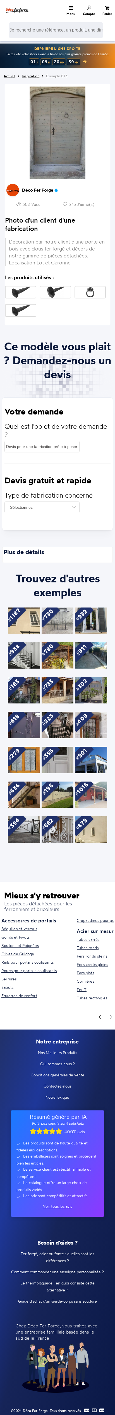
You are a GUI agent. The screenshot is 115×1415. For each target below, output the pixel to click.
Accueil (9, 76)
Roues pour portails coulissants (29, 970)
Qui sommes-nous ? (57, 1063)
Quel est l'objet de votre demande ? (55, 430)
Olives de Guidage (17, 953)
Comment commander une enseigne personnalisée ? (57, 1271)
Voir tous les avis (57, 1206)
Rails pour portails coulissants (27, 962)
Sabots (7, 987)
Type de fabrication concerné (48, 495)
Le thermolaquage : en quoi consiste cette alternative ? (57, 1286)
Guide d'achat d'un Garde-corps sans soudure (57, 1301)
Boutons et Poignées (20, 945)
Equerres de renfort (19, 995)
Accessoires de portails (28, 920)
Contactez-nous (57, 1086)
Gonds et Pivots (15, 937)
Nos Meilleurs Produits (57, 1052)
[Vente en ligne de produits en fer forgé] (17, 7)
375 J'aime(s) (80, 204)
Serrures (9, 979)
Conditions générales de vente (57, 1074)
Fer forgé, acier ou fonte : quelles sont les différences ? (57, 1257)
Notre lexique (57, 1097)
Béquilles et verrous (19, 928)
